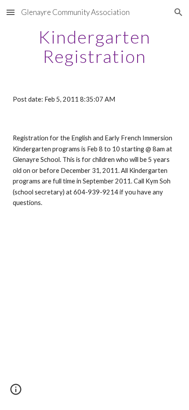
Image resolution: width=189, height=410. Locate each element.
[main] (94, 47)
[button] (10, 12)
